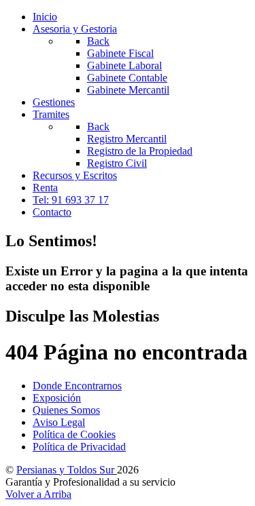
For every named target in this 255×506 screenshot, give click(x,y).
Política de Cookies (74, 434)
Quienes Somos (66, 410)
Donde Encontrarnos (77, 385)
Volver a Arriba (38, 494)
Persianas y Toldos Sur (66, 469)
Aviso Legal (59, 422)
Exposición (57, 398)
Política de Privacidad (79, 446)
